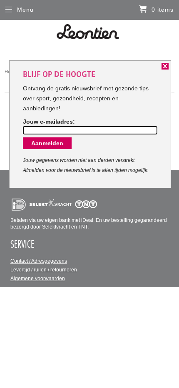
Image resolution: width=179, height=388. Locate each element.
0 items (163, 9)
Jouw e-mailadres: (49, 121)
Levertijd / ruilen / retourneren (43, 270)
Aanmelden (47, 143)
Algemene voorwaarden (37, 278)
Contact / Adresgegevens (38, 261)
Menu (25, 9)
